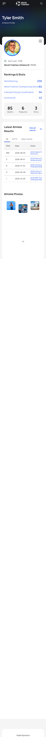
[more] (11, 210)
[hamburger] (4, 3)
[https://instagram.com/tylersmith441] (40, 41)
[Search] (41, 4)
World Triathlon (22, 3)
